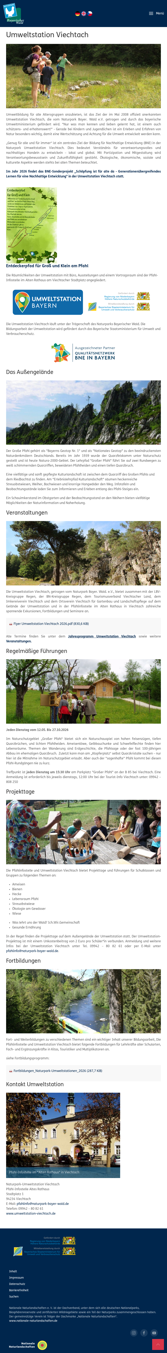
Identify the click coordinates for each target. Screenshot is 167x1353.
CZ (89, 13)
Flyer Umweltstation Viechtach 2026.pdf (51, 624)
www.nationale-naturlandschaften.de (33, 1321)
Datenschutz (17, 1284)
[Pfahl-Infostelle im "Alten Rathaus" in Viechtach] (63, 1135)
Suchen (14, 1296)
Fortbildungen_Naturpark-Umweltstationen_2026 (58, 1071)
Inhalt (13, 1271)
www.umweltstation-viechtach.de (31, 1213)
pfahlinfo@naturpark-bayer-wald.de (32, 951)
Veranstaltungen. (19, 641)
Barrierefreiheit (19, 1290)
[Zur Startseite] (13, 13)
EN (83, 13)
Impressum (16, 1277)
